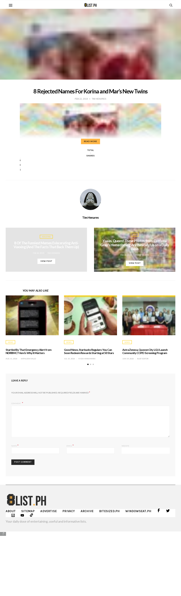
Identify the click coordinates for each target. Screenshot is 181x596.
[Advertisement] (90, 561)
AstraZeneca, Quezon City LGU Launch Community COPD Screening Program (145, 351)
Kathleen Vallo (28, 359)
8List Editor (142, 359)
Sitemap (28, 511)
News (10, 342)
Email (70, 445)
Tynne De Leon (142, 255)
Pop (134, 235)
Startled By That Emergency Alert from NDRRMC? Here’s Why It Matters (28, 351)
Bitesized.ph (109, 511)
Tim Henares (90, 217)
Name (15, 445)
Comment (16, 403)
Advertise (48, 511)
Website (125, 446)
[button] (88, 364)
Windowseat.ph (138, 511)
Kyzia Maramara (87, 359)
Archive (87, 511)
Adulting (46, 237)
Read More (90, 141)
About (11, 511)
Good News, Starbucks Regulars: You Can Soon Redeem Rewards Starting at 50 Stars (89, 351)
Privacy (68, 511)
